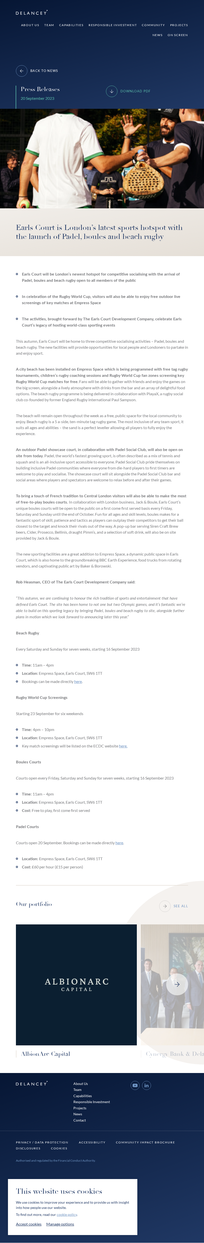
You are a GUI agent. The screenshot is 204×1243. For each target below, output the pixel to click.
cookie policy (67, 1214)
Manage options (60, 1224)
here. (123, 745)
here (78, 681)
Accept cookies (29, 1224)
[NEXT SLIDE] (177, 984)
